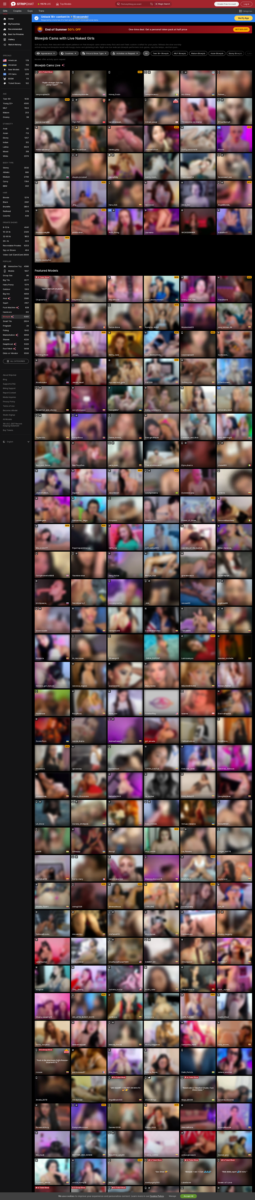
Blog (5, 380)
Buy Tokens (8, 430)
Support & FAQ (9, 384)
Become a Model (10, 410)
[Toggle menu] (4, 4)
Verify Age (243, 18)
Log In (246, 4)
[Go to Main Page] (22, 4)
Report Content (9, 393)
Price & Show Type (94, 53)
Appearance (46, 53)
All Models (7, 419)
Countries (69, 53)
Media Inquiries (9, 397)
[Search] (151, 4)
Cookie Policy (157, 1196)
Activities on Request (125, 53)
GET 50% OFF (241, 29)
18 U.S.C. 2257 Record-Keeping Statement (13, 425)
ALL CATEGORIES (17, 361)
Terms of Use (8, 406)
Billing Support (9, 388)
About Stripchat (9, 375)
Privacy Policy (9, 402)
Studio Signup (9, 415)
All (146, 53)
